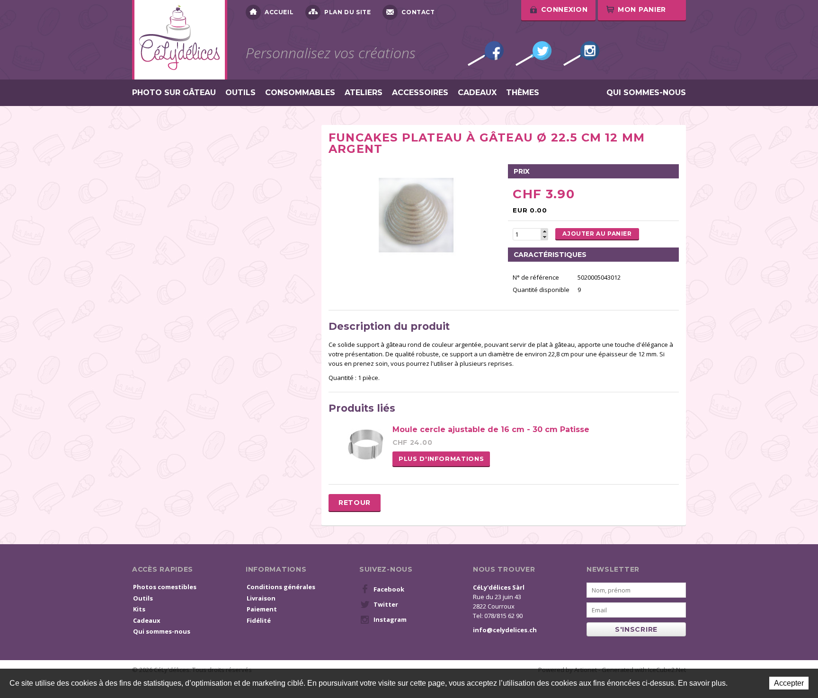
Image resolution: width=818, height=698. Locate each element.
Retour (354, 502)
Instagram (581, 53)
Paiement (262, 609)
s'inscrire (636, 629)
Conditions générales (281, 587)
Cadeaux (477, 93)
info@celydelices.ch (505, 630)
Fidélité (259, 620)
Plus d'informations (441, 458)
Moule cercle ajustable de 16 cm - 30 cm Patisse (490, 429)
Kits (139, 609)
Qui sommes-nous (646, 93)
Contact (418, 12)
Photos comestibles (164, 587)
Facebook (486, 53)
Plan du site (347, 12)
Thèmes (522, 93)
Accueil (279, 12)
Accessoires (420, 93)
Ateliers (363, 93)
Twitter (533, 53)
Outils (240, 93)
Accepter (789, 683)
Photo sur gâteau (174, 93)
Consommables (300, 93)
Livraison (261, 598)
